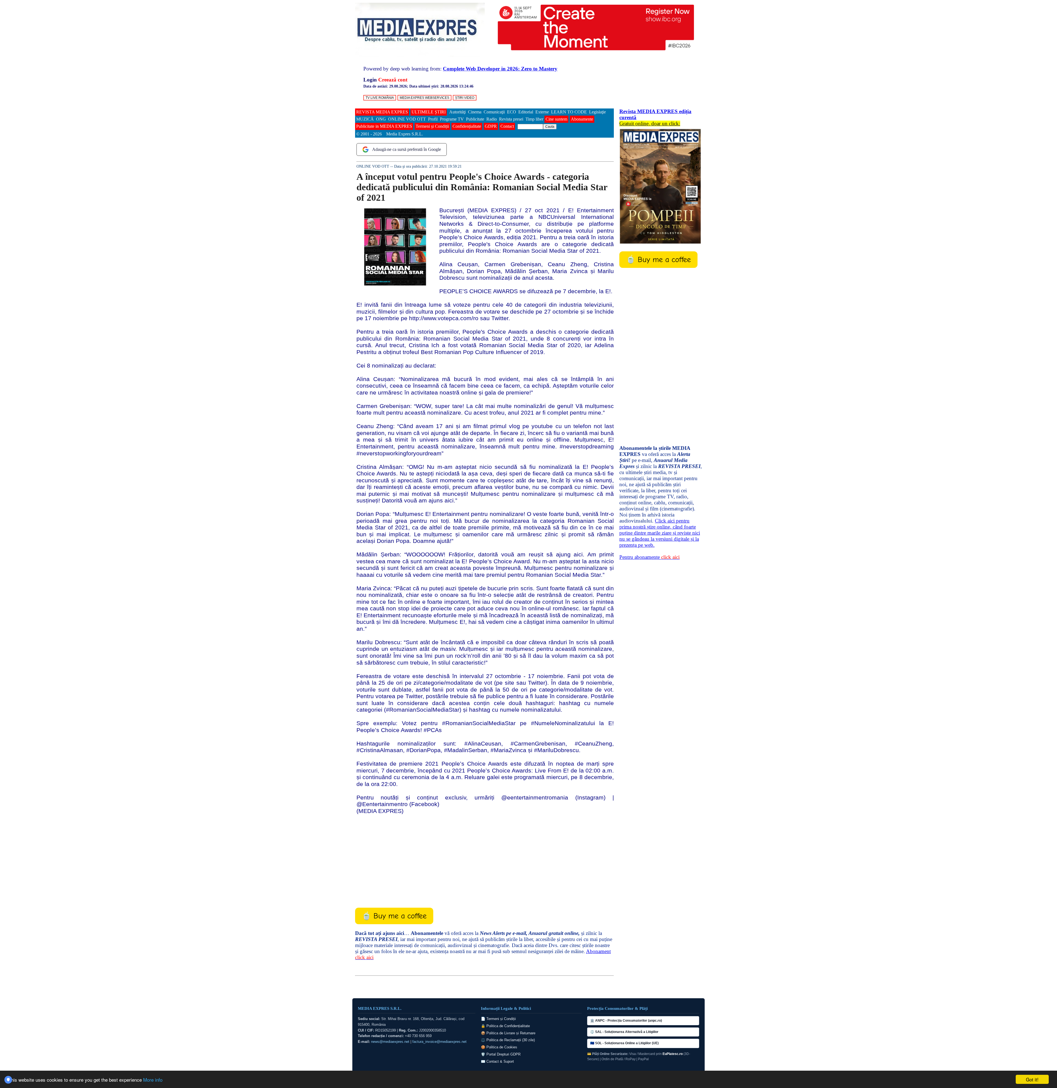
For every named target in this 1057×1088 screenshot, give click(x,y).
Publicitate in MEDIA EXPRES (384, 126)
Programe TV (452, 119)
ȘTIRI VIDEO (464, 98)
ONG (381, 119)
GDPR (491, 126)
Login (370, 80)
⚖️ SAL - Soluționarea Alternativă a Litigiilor (624, 1032)
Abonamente (582, 119)
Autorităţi (457, 112)
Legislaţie (597, 112)
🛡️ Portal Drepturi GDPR (501, 1054)
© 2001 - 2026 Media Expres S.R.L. (390, 134)
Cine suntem (556, 119)
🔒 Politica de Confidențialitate (505, 1026)
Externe (542, 112)
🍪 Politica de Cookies (499, 1047)
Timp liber (534, 119)
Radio (491, 119)
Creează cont (392, 80)
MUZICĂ (365, 119)
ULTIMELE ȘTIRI (429, 112)
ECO (511, 112)
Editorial (525, 112)
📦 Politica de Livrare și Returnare (508, 1033)
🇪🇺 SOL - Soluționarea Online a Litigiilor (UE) (624, 1043)
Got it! (1032, 1079)
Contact (507, 126)
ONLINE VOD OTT (407, 119)
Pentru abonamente (649, 557)
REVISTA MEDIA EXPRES (382, 112)
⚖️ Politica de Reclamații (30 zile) (508, 1040)
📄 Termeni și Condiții (498, 1019)
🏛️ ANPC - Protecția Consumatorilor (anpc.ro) (626, 1020)
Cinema (474, 112)
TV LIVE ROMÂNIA (380, 98)
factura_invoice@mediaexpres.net (439, 1042)
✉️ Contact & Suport (497, 1061)
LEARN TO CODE (569, 112)
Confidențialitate (467, 126)
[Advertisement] (484, 857)
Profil (433, 119)
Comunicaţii (494, 112)
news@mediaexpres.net (390, 1042)
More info (152, 1079)
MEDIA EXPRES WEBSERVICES (424, 98)
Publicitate (475, 119)
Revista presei (511, 119)
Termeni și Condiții (432, 126)
